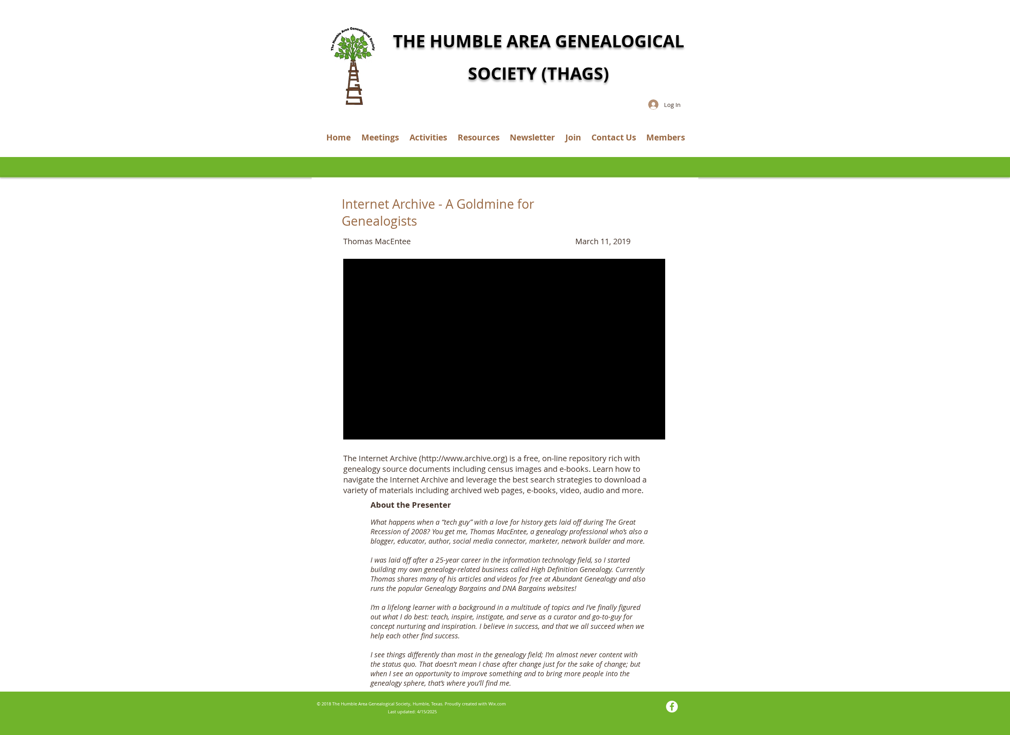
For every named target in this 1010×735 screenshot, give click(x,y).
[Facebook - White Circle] (672, 707)
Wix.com (497, 704)
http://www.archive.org (463, 458)
